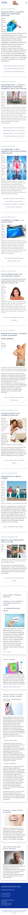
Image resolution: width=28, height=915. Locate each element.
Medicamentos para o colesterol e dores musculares (14, 334)
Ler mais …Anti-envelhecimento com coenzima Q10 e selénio (14, 319)
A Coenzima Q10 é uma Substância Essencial (10, 414)
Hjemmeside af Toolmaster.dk (7, 910)
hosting (19, 911)
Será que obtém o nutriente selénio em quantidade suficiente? (12, 13)
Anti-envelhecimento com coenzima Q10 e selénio (11, 275)
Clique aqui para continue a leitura (12, 686)
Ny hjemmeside (18, 910)
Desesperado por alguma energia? (11, 477)
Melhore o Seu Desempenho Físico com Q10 (12, 541)
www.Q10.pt (4, 901)
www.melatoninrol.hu (6, 903)
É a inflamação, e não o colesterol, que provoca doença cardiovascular (13, 151)
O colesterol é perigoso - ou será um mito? (12, 221)
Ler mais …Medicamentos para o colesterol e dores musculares (14, 399)
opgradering (5, 911)
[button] (26, 2)
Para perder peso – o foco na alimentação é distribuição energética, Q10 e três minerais (13, 86)
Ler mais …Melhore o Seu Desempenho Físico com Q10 (14, 579)
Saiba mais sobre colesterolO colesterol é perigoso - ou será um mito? (14, 259)
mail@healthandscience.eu (8, 889)
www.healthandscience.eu (7, 900)
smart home (14, 911)
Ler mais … (8, 651)
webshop (25, 910)
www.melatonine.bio (6, 904)
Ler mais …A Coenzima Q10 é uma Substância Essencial (14, 462)
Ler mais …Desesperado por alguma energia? (13, 526)
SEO (10, 911)
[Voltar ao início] (10, 2)
